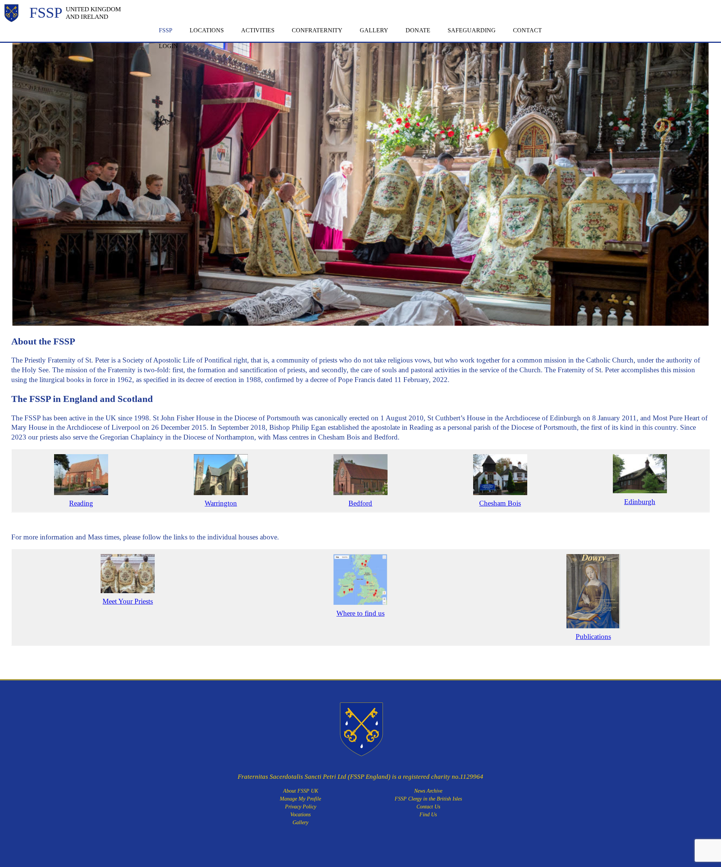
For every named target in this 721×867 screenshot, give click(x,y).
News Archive (428, 791)
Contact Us (428, 807)
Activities (258, 30)
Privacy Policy (300, 807)
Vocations (300, 814)
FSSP (165, 30)
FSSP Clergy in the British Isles (428, 799)
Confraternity (317, 30)
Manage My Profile (300, 799)
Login (168, 46)
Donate (418, 30)
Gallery (374, 30)
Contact (527, 30)
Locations (207, 30)
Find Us (428, 814)
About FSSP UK (300, 791)
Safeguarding (472, 30)
